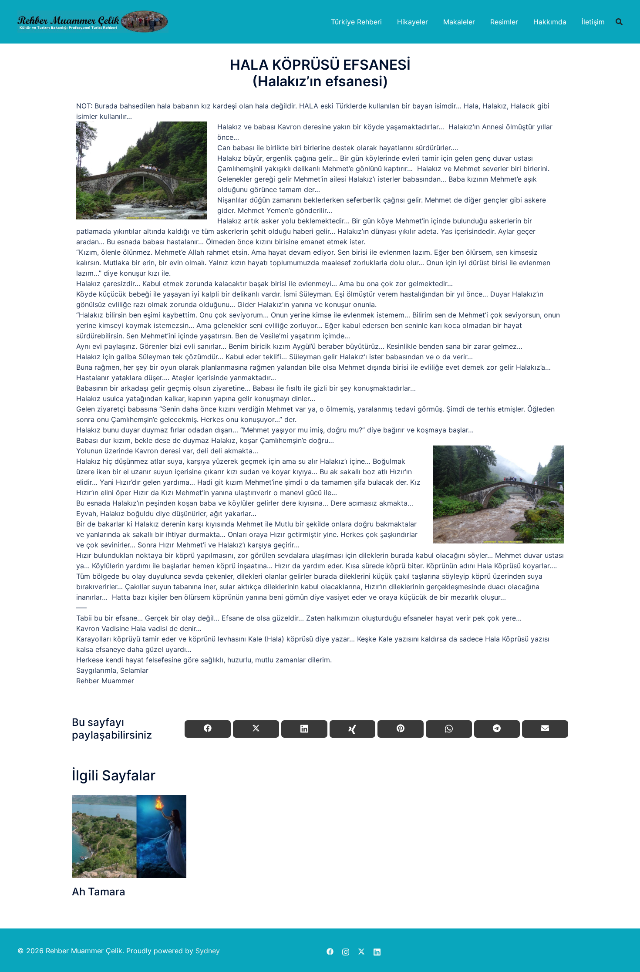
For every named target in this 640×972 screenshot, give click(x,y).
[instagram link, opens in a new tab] (345, 950)
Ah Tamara (98, 891)
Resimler (504, 21)
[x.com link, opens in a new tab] (361, 950)
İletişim (593, 21)
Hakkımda (549, 21)
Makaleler (459, 21)
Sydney (207, 950)
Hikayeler (412, 21)
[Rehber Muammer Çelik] (92, 21)
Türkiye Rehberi (356, 21)
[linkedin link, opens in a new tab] (377, 950)
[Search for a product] (619, 21)
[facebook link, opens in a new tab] (330, 950)
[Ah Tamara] (129, 836)
